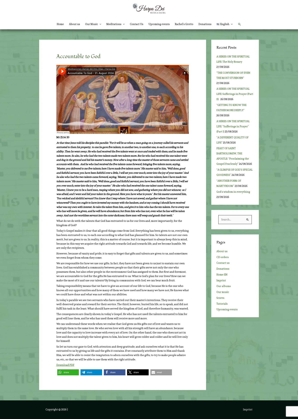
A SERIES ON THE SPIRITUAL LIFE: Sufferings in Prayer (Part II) (234, 94)
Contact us (223, 262)
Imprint (221, 280)
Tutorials (222, 303)
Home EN (221, 274)
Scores (220, 297)
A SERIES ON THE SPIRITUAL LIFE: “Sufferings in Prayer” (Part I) (233, 126)
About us (74, 24)
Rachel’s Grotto (184, 24)
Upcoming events (159, 24)
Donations (204, 24)
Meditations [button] (113, 24)
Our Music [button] (91, 24)
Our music (222, 292)
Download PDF (65, 365)
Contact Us (136, 24)
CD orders (222, 257)
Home (60, 24)
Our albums (223, 286)
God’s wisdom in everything (233, 191)
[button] (224, 24)
